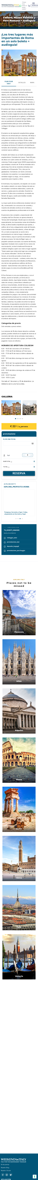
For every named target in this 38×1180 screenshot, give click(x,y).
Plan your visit (9, 82)
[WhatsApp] (20, 6)
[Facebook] (2, 1174)
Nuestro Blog (5, 1167)
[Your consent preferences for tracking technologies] (34, 1176)
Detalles (22, 82)
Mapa (32, 82)
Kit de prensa (5, 1164)
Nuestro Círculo (6, 1170)
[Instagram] (6, 1174)
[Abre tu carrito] (29, 5)
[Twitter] (10, 1174)
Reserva (19, 473)
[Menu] (33, 3)
